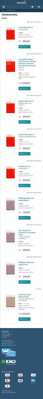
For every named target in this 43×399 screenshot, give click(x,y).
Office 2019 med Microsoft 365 (25, 296)
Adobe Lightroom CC (26, 101)
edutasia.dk (9, 343)
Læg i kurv (25, 46)
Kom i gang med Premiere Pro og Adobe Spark (27, 232)
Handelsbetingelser (7, 391)
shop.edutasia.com (12, 345)
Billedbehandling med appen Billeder (26, 199)
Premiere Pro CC (24, 166)
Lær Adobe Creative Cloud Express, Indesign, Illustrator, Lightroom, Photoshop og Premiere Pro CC (27, 63)
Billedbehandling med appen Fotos (26, 263)
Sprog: (20, 37)
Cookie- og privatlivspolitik (8, 392)
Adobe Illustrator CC (26, 27)
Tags (3, 10)
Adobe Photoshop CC (26, 135)
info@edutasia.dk (10, 342)
